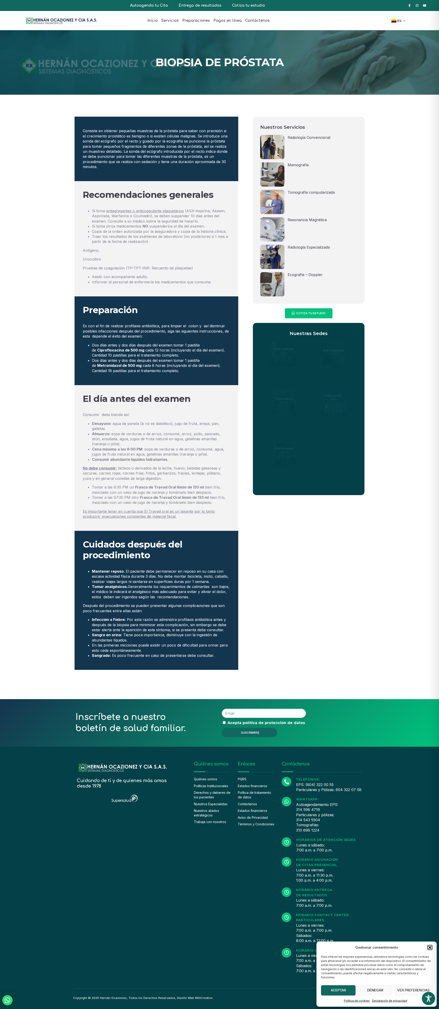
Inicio (152, 21)
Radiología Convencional (309, 137)
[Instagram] (417, 5)
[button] (430, 947)
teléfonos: (308, 779)
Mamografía (298, 165)
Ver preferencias (413, 990)
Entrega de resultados (200, 5)
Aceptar (338, 990)
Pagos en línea (227, 21)
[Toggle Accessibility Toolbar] (428, 998)
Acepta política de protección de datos (266, 723)
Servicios (170, 21)
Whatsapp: (307, 799)
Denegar (375, 990)
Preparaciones (196, 21)
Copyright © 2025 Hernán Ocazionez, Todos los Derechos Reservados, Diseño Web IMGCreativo (143, 998)
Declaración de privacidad (389, 1000)
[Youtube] (424, 5)
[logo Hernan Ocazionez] (61, 20)
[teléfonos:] (286, 781)
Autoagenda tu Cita (149, 5)
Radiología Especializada (309, 247)
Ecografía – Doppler (305, 274)
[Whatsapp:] (286, 801)
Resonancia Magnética (307, 219)
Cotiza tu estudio (248, 5)
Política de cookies (357, 1000)
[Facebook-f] (409, 5)
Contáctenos (257, 21)
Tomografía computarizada (311, 192)
